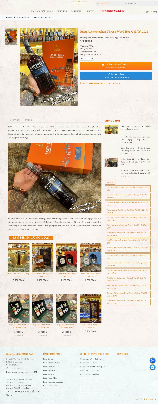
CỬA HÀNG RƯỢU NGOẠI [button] (42, 11)
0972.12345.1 (14, 365)
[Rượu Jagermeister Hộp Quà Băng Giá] (42, 308)
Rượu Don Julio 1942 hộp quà (18, 275)
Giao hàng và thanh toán (89, 370)
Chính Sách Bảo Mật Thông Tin (92, 366)
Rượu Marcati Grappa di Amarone (42, 275)
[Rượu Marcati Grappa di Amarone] (42, 257)
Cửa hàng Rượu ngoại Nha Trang (18, 382)
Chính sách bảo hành (88, 363)
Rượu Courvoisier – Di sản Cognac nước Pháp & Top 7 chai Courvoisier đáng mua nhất (135, 151)
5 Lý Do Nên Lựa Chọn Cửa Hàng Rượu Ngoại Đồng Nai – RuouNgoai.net (135, 140)
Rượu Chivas (48, 359)
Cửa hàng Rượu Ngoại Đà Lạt (17, 388)
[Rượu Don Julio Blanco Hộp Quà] (90, 257)
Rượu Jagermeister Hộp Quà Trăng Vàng (19, 326)
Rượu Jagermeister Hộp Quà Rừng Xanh (67, 326)
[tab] (14, 120)
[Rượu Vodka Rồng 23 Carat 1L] (90, 308)
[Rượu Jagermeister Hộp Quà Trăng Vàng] (19, 308)
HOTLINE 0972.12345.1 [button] (113, 11)
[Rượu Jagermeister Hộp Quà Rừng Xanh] (66, 308)
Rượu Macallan (49, 366)
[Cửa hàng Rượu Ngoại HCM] (79, 2)
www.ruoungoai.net (16, 368)
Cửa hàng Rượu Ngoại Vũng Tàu (18, 385)
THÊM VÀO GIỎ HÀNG (117, 66)
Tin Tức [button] (91, 11)
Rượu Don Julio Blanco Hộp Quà (90, 275)
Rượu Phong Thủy (50, 378)
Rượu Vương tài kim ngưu (53, 382)
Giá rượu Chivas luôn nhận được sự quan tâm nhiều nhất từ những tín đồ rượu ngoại (135, 173)
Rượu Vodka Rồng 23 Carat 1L (90, 326)
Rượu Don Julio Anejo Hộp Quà (67, 275)
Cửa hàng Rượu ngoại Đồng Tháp (19, 379)
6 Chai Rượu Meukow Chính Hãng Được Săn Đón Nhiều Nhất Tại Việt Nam (135, 162)
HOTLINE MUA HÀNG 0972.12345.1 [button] (101, 83)
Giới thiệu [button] (62, 11)
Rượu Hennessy (49, 370)
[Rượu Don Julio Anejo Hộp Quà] (66, 257)
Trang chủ (12, 17)
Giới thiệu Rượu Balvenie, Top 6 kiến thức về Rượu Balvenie (136, 127)
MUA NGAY (116, 75)
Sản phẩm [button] (76, 11)
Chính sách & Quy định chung (91, 359)
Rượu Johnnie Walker (51, 363)
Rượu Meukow (48, 374)
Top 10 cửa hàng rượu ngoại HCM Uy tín (23, 393)
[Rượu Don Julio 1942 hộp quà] (19, 257)
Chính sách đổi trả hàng (89, 374)
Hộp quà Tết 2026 (50, 386)
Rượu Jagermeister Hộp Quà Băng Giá (43, 326)
